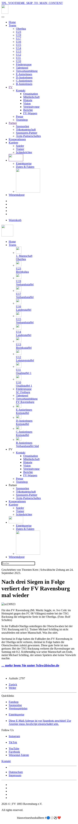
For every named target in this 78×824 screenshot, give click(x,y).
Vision (27, 103)
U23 (18, 31)
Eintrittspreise (24, 163)
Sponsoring (22, 126)
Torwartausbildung (27, 70)
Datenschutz (16, 772)
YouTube (14, 748)
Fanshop (14, 701)
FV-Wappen (30, 113)
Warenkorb (15, 220)
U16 (18, 41)
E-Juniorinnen (24, 74)
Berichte (28, 110)
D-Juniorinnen (24, 77)
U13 (18, 51)
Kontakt (20, 90)
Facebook (14, 751)
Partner (13, 123)
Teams (12, 25)
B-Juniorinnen (24, 84)
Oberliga (21, 28)
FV (11, 87)
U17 (18, 38)
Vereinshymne (31, 106)
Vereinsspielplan (18, 708)
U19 (18, 35)
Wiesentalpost (16, 194)
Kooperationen (17, 139)
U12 (18, 54)
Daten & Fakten (25, 166)
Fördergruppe (24, 64)
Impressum (15, 775)
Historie (27, 100)
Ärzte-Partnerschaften (28, 136)
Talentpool (22, 67)
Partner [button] (13, 485)
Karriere (13, 142)
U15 (18, 44)
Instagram (14, 736)
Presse (19, 116)
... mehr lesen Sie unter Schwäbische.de (30, 665)
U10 (18, 61)
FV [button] (11, 449)
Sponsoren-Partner (26, 132)
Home (12, 22)
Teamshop (22, 119)
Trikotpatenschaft (26, 129)
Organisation (30, 93)
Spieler (20, 145)
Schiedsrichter (24, 152)
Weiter (12, 687)
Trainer (20, 149)
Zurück (13, 684)
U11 (18, 57)
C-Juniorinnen (24, 80)
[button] (16, 522)
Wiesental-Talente (19, 755)
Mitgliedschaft (31, 97)
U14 (18, 48)
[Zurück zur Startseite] (4, 12)
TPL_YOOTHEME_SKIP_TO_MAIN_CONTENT (32, 3)
